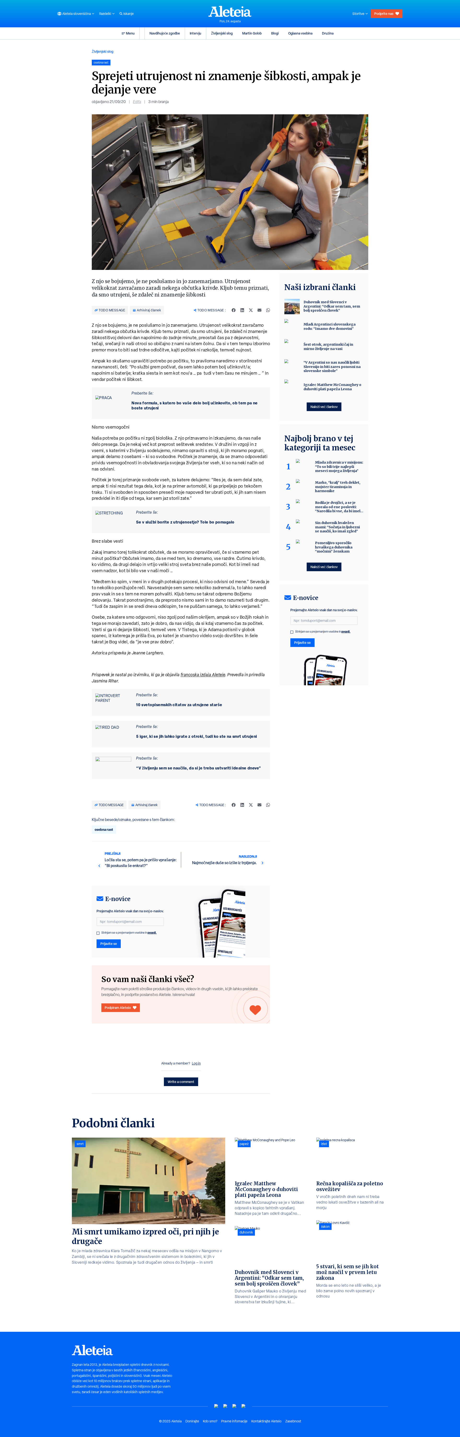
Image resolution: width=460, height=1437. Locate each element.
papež (244, 1144)
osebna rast (104, 829)
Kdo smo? (210, 1421)
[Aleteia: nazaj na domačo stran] (230, 11)
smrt (80, 1144)
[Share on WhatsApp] (268, 310)
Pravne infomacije (234, 1421)
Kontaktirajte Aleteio (266, 1421)
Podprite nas (383, 13)
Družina (328, 33)
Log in (196, 1063)
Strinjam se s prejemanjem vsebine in (129, 933)
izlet (324, 1144)
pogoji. (152, 933)
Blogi (275, 33)
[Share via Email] (259, 310)
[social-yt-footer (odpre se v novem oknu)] (216, 1406)
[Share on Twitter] (251, 310)
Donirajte (192, 1421)
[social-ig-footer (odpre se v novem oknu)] (244, 1406)
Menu (130, 33)
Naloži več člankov (324, 406)
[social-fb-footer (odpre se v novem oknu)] (225, 1406)
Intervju (195, 33)
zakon (325, 1226)
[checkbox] (98, 933)
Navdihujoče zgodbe (165, 33)
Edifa (137, 101)
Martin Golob (252, 33)
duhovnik (246, 1232)
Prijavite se (108, 943)
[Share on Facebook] (234, 310)
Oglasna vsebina (300, 33)
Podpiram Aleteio (118, 1007)
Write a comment (181, 1081)
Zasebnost (293, 1421)
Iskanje (128, 14)
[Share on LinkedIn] (242, 310)
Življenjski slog (222, 33)
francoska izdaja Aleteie (203, 674)
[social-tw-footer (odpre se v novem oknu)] (234, 1406)
